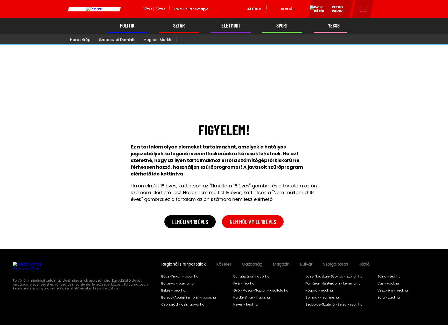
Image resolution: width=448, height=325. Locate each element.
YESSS (334, 26)
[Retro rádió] (315, 10)
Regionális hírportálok (183, 264)
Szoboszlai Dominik (117, 39)
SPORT (282, 26)
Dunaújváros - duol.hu (251, 276)
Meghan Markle (157, 39)
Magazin (281, 264)
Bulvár (306, 264)
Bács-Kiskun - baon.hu (179, 276)
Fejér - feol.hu (243, 283)
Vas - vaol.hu (388, 283)
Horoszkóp (80, 39)
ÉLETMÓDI (230, 26)
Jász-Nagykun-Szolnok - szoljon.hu (333, 276)
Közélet (224, 264)
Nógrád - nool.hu (319, 290)
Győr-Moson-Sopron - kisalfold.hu (260, 290)
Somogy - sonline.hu (322, 297)
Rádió (364, 264)
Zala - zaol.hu (388, 297)
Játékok (254, 9)
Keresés (288, 9)
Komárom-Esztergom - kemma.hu (333, 283)
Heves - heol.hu (245, 304)
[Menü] (363, 9)
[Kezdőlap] (94, 9)
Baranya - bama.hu (177, 283)
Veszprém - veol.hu (392, 290)
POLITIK (127, 26)
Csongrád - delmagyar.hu (182, 304)
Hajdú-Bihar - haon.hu (251, 297)
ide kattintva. (168, 174)
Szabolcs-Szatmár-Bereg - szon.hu (333, 304)
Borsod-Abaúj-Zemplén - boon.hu (188, 297)
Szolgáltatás (335, 264)
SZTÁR (179, 26)
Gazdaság (252, 264)
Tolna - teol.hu (389, 276)
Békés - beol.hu (173, 290)
